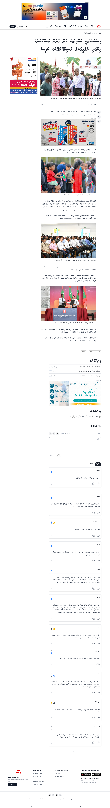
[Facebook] (53, 795)
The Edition (29, 799)
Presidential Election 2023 (39, 781)
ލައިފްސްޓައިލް (58, 26)
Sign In (68, 433)
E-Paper (57, 779)
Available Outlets (59, 776)
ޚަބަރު (100, 33)
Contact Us (81, 799)
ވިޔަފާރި (80, 26)
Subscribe (12, 784)
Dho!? (35, 799)
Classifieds (42, 799)
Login (12, 26)
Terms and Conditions (49, 806)
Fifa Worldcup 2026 (37, 773)
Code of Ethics (68, 806)
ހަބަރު (92, 26)
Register (21, 26)
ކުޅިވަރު (86, 26)
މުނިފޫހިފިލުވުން (72, 26)
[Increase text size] (99, 117)
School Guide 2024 (37, 784)
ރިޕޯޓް (65, 26)
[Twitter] (49, 795)
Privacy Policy (60, 806)
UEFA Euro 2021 (36, 787)
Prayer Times (73, 799)
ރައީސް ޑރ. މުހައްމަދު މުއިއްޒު (90, 33)
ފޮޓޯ (51, 26)
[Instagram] (57, 795)
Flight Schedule (63, 799)
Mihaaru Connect (52, 799)
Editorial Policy (77, 806)
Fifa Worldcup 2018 (37, 776)
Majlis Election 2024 (38, 779)
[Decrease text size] (99, 121)
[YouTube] (60, 795)
